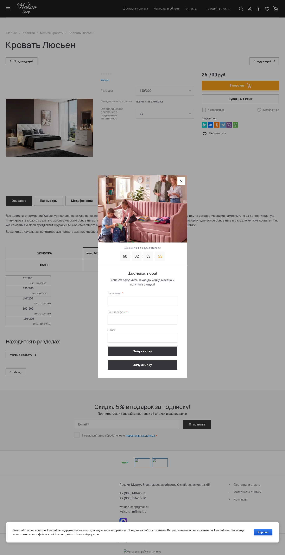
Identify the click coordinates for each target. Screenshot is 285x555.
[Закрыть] (181, 181)
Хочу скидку (142, 351)
